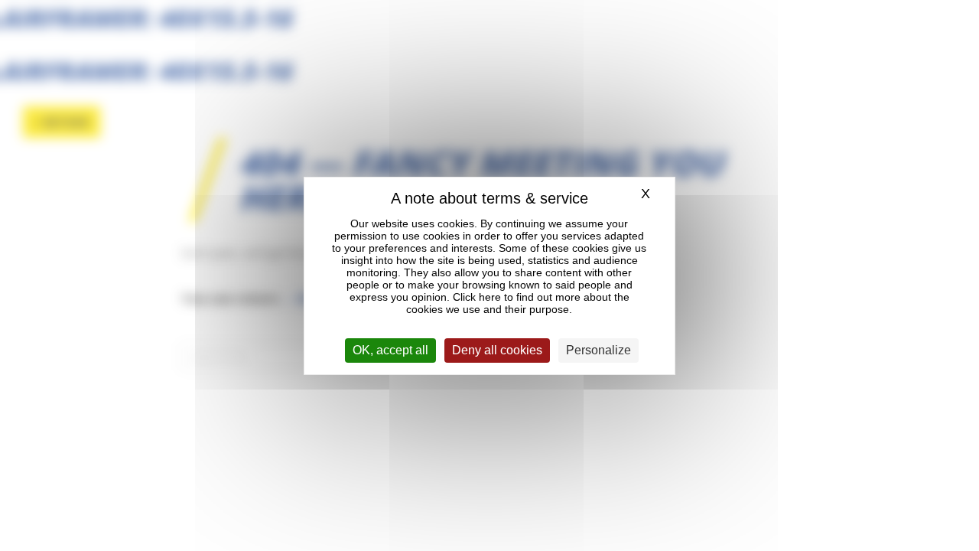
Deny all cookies (497, 350)
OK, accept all (390, 350)
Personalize (598, 350)
